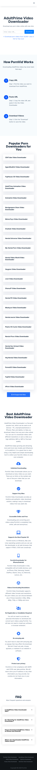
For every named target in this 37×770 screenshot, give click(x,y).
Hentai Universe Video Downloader (18, 238)
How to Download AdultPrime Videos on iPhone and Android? (17, 730)
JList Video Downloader (14, 279)
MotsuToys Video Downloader (16, 219)
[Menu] (34, 3)
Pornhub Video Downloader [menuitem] (10, 757)
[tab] (18, 710)
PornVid (24, 768)
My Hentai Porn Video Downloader (18, 248)
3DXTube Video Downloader (15, 157)
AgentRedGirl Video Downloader (17, 167)
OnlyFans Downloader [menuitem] (25, 759)
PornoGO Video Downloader (15, 367)
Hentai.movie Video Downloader (17, 317)
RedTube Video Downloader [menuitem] (26, 761)
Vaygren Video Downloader (15, 269)
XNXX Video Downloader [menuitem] (12, 759)
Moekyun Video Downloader (15, 308)
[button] (18, 394)
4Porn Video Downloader (14, 386)
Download (29, 32)
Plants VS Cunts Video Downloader (18, 327)
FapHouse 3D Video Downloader (17, 177)
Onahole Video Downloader (15, 229)
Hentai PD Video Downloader (16, 298)
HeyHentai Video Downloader (16, 358)
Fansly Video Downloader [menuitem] (10, 761)
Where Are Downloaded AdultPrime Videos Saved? (17, 740)
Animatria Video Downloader (16, 198)
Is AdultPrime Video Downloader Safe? (16, 710)
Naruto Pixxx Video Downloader (17, 336)
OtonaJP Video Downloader (15, 288)
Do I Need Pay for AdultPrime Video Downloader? (17, 720)
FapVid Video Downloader (14, 377)
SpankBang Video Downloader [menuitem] (26, 757)
